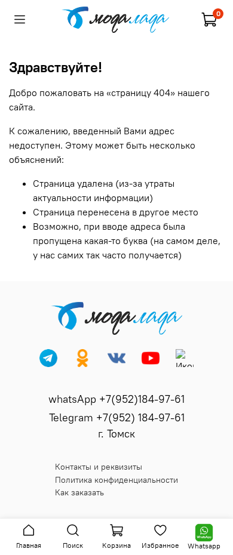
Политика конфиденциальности (116, 479)
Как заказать (79, 492)
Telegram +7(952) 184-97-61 (117, 417)
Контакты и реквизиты (98, 466)
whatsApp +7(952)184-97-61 (116, 399)
